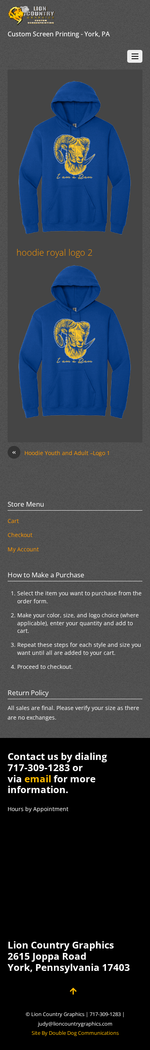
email (37, 778)
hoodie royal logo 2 (54, 252)
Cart (13, 521)
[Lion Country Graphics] (32, 21)
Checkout (20, 535)
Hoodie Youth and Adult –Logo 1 (61, 452)
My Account (23, 549)
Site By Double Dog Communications (75, 1033)
